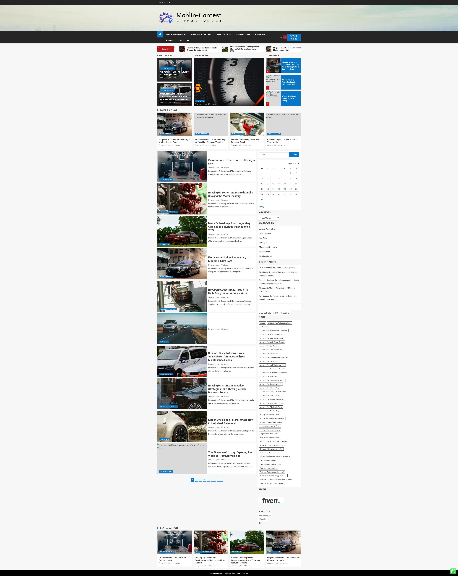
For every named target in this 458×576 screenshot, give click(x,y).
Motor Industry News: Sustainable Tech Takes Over (289, 82)
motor (284, 441)
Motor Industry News (176, 34)
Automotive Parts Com (269, 376)
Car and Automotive (201, 34)
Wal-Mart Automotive (268, 468)
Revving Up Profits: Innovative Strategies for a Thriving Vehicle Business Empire (227, 389)
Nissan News (261, 34)
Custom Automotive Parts (270, 430)
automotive (264, 327)
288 (213, 480)
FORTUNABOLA (282, 313)
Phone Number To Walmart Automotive (275, 457)
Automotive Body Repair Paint (271, 338)
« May (261, 206)
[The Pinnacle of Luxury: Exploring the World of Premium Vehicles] (211, 124)
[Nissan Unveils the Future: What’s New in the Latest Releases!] (182, 426)
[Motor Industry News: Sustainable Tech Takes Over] (273, 81)
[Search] (281, 37)
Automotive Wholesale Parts (271, 407)
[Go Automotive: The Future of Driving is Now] (182, 166)
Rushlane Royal (243, 34)
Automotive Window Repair (270, 411)
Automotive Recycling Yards (270, 384)
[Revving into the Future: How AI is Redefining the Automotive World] (182, 296)
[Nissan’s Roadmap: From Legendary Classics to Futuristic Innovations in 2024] (182, 231)
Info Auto (170, 40)
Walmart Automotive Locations (272, 483)
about (262, 323)
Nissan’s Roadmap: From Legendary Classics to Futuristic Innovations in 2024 (229, 227)
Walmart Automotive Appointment (273, 476)
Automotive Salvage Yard (269, 388)
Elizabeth (178, 78)
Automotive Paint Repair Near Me (272, 369)
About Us (184, 40)
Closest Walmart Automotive (271, 422)
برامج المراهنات (265, 313)
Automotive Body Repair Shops (272, 342)
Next (220, 480)
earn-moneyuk (265, 516)
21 (285, 189)
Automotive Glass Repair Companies (274, 357)
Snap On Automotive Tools (270, 464)
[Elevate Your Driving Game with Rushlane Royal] (247, 124)
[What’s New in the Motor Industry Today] (273, 98)
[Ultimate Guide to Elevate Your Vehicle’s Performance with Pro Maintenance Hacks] (182, 361)
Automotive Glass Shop (269, 361)
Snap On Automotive (268, 460)
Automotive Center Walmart (271, 350)
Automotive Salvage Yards (270, 395)
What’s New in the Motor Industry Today (289, 98)
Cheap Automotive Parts (269, 415)
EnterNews (231, 573)
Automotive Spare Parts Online (272, 403)
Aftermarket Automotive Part (279, 323)
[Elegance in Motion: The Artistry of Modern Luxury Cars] (174, 124)
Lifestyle (263, 242)
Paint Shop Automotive (269, 453)
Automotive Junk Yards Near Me (272, 365)
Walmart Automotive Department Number (276, 479)
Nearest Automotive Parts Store (272, 445)
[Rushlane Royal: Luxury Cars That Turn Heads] (283, 124)
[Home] (160, 34)
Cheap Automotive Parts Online (272, 418)
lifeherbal (263, 519)
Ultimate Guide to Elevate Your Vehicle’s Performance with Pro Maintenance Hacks (174, 96)
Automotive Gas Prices (269, 353)
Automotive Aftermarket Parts (271, 334)
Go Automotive (223, 34)
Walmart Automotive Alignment (272, 472)
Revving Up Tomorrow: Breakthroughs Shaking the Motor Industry (210, 560)
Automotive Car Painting (269, 346)
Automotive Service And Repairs (272, 399)
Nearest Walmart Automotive (271, 449)
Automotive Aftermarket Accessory (273, 331)
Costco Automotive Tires (269, 426)
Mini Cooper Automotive (269, 441)
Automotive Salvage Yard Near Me (273, 392)
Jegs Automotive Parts (269, 434)
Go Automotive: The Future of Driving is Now (277, 268)
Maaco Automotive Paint (269, 437)
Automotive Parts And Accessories (273, 373)
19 (273, 189)
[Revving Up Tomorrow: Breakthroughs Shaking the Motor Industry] (182, 198)
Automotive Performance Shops (272, 380)
